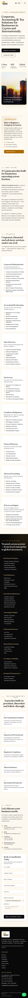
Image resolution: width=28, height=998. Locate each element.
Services (4, 955)
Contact (4, 967)
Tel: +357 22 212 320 (7, 979)
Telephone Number (9, 885)
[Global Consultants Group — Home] (5, 3)
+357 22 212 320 (8, 838)
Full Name (7, 867)
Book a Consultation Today (13, 916)
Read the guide (10, 151)
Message (7, 904)
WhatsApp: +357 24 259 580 (9, 983)
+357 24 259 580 (8, 839)
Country (6, 891)
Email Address (8, 879)
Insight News (5, 961)
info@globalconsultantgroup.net (12, 833)
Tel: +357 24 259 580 (7, 981)
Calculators (4, 959)
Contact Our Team (8, 55)
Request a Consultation (9, 50)
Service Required (9, 898)
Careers (4, 965)
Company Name (8, 873)
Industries (4, 957)
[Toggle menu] (24, 3)
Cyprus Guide (5, 963)
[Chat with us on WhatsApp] (24, 994)
